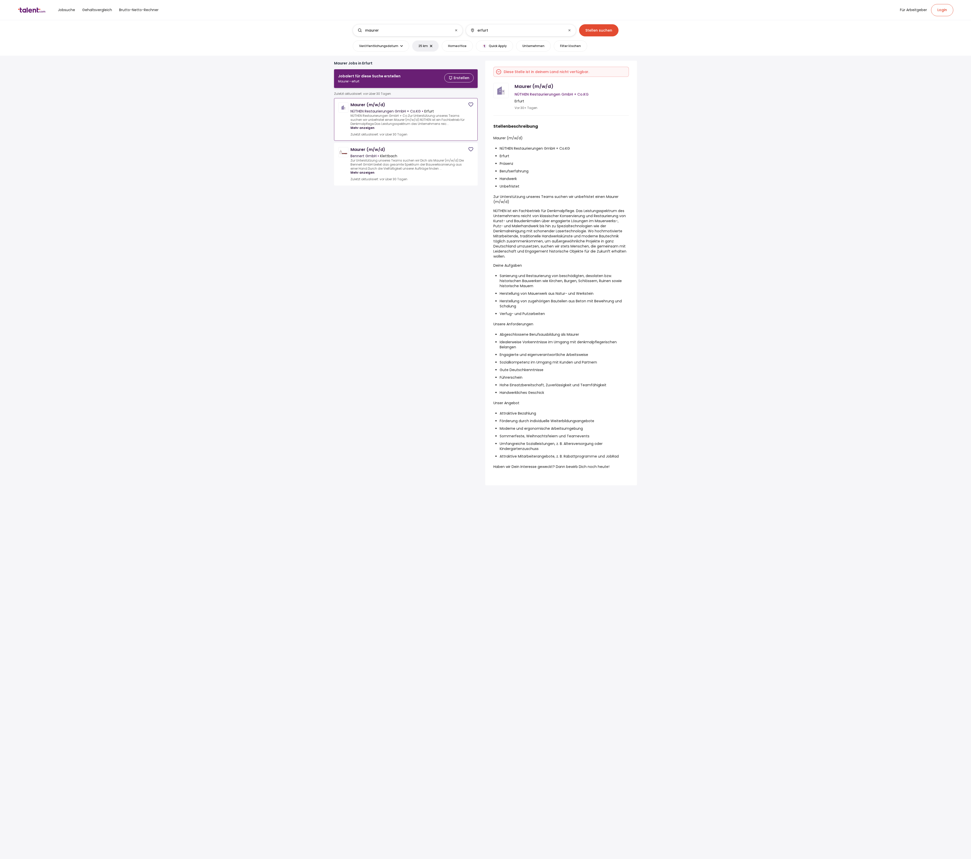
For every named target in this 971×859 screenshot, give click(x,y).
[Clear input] (456, 30)
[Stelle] (403, 30)
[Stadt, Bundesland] (516, 30)
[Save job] (470, 104)
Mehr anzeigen (362, 128)
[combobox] (407, 30)
